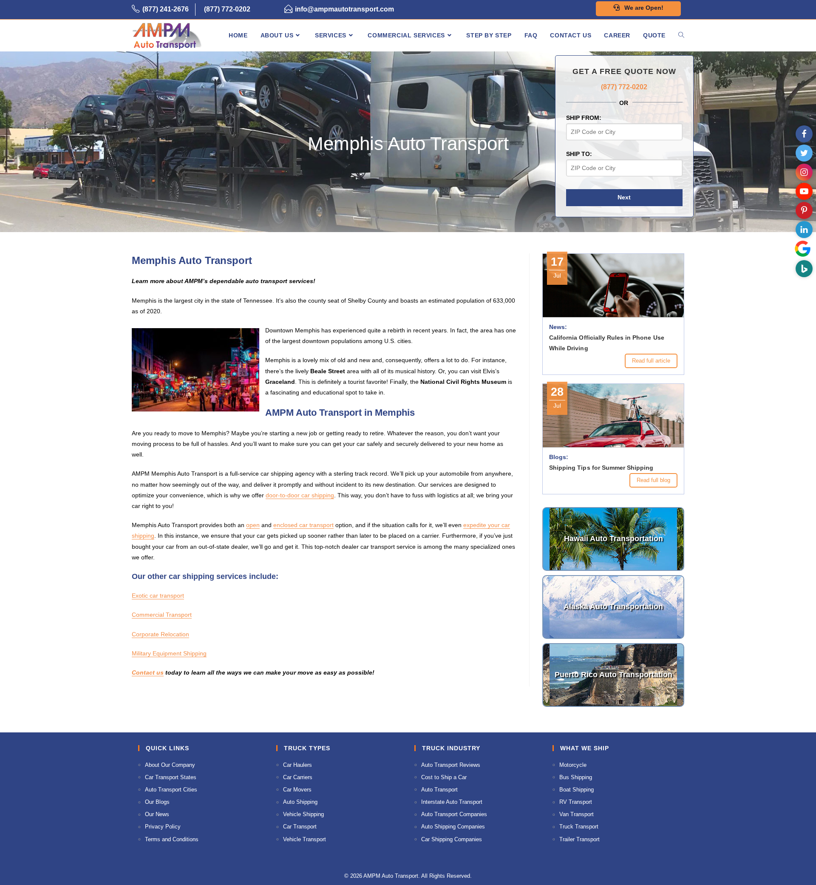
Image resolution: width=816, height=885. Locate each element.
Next (624, 197)
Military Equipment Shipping (169, 653)
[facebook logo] (804, 133)
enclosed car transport (303, 525)
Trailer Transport (579, 839)
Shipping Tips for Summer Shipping (601, 467)
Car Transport (300, 826)
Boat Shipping (576, 789)
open (253, 525)
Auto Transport (439, 789)
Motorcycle (572, 765)
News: (558, 326)
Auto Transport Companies (454, 814)
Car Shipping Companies (451, 839)
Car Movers (297, 789)
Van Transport (576, 814)
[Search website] (681, 35)
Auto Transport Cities (171, 789)
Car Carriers (297, 777)
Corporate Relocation (160, 634)
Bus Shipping (575, 777)
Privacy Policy (163, 826)
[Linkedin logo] (804, 229)
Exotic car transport (158, 595)
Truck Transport (578, 826)
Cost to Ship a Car (444, 777)
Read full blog (653, 480)
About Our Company (170, 765)
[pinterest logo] (804, 210)
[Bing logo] (804, 268)
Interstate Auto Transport (451, 802)
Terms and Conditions (171, 839)
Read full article (651, 360)
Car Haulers (297, 765)
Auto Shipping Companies (453, 826)
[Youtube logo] (804, 191)
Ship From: (583, 117)
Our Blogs (157, 802)
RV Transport (575, 802)
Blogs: (558, 457)
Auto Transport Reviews (450, 765)
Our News (157, 814)
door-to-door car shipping (300, 495)
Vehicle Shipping (303, 814)
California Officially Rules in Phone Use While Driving (606, 343)
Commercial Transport (162, 614)
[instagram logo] (804, 172)
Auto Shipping (300, 802)
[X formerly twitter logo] (804, 153)
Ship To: (579, 153)
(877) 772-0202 (227, 9)
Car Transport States (170, 777)
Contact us (148, 672)
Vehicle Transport (304, 839)
